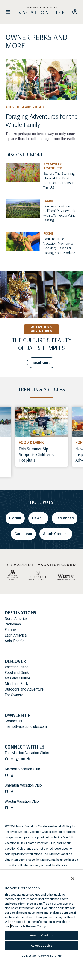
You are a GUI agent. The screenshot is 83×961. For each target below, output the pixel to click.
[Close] (70, 876)
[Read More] (60, 184)
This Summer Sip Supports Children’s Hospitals (36, 454)
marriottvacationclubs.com (26, 726)
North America (16, 618)
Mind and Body (17, 684)
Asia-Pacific (14, 641)
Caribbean (13, 624)
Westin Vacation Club (22, 801)
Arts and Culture (17, 678)
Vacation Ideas (17, 667)
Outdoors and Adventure (24, 689)
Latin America (16, 635)
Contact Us (13, 721)
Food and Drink (17, 672)
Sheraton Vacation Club (23, 785)
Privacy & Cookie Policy (28, 926)
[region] (41, 914)
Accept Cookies (41, 935)
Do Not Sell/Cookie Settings (41, 955)
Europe (10, 630)
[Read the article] (41, 122)
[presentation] (41, 422)
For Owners (14, 695)
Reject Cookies (42, 945)
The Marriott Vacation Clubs (27, 753)
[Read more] (41, 79)
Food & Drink (31, 442)
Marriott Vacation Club (22, 769)
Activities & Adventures (25, 107)
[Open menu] (10, 12)
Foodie (48, 201)
